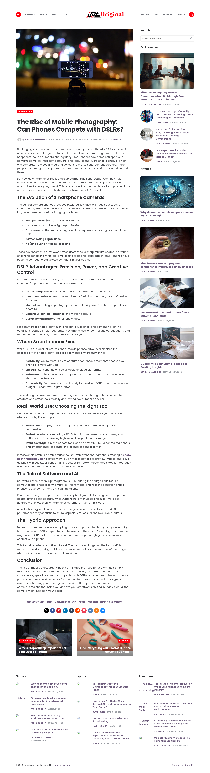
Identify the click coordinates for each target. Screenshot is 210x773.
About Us (189, 765)
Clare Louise (161, 122)
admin (158, 162)
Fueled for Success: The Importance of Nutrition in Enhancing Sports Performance (110, 735)
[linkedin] (65, 610)
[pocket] (84, 610)
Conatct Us (177, 765)
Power (82, 602)
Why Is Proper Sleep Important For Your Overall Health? (42, 650)
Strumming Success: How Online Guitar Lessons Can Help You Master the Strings (172, 723)
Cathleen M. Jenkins (150, 104)
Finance (180, 14)
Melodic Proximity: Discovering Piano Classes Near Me (172, 739)
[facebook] (52, 610)
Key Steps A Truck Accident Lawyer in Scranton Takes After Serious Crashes (173, 154)
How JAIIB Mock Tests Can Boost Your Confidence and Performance (173, 706)
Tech (64, 14)
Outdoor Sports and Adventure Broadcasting (110, 720)
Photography (25, 112)
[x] (46, 610)
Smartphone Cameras (111, 602)
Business (30, 14)
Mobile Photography (65, 602)
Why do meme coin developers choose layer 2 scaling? (166, 214)
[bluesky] (102, 610)
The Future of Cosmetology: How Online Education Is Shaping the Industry (173, 686)
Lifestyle (144, 14)
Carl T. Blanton (162, 746)
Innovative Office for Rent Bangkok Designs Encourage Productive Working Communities (172, 134)
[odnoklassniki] (96, 610)
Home (54, 14)
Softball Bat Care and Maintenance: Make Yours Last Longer (110, 686)
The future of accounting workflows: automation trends (165, 314)
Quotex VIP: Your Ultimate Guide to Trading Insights (163, 365)
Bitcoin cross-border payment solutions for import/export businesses (166, 265)
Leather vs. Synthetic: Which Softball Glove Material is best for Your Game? (112, 704)
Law (156, 14)
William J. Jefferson (35, 140)
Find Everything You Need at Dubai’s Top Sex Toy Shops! (105, 650)
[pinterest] (58, 610)
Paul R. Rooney (162, 144)
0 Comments (114, 140)
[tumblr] (71, 610)
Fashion (167, 14)
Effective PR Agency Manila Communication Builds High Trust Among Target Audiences (163, 96)
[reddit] (77, 610)
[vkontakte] (90, 610)
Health (43, 14)
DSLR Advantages (35, 602)
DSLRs (49, 602)
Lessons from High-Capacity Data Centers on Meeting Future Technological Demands (174, 114)
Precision (93, 602)
